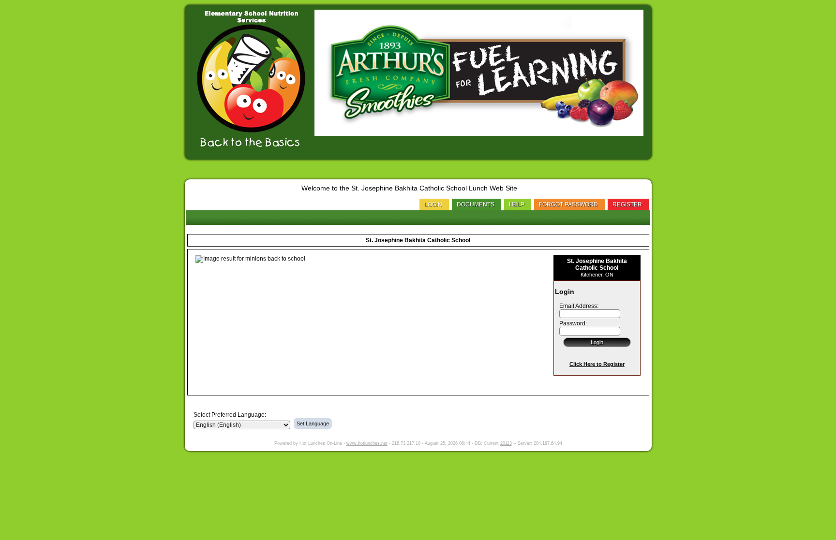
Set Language (313, 423)
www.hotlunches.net (367, 443)
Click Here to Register (597, 364)
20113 (506, 443)
